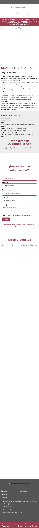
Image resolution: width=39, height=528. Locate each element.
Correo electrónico (8, 190)
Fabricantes (23, 491)
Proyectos (4, 494)
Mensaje (5, 205)
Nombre (4, 175)
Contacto (4, 497)
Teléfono (5, 197)
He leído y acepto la (17, 215)
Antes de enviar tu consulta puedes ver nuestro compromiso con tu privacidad (18, 225)
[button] (17, 13)
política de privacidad (23, 215)
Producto (5, 182)
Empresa (4, 491)
